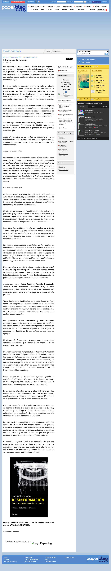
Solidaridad (91, 10)
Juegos (48, 51)
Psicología (62, 167)
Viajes (72, 10)
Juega (87, 114)
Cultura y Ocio (34, 6)
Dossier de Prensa (50, 557)
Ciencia (64, 10)
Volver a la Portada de (19, 541)
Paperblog (14, 8)
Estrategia (104, 106)
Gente (104, 6)
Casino (93, 106)
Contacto (6, 559)
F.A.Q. (47, 559)
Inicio (6, 1)
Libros (58, 6)
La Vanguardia (63, 149)
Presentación (28, 557)
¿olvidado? (104, 1)
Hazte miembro (98, 99)
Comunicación (67, 6)
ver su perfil (65, 86)
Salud (57, 10)
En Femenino (34, 10)
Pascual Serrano (63, 154)
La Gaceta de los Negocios (66, 141)
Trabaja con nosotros (10, 561)
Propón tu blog (85, 62)
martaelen (99, 75)
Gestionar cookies (50, 561)
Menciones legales (30, 561)
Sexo (42, 10)
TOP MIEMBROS (97, 71)
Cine (43, 6)
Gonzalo (8, 62)
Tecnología (79, 6)
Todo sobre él (84, 99)
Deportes (88, 6)
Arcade (82, 106)
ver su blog (66, 89)
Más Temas (101, 10)
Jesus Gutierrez (100, 90)
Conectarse (96, 1)
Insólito (97, 6)
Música (50, 6)
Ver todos (64, 128)
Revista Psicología (12, 51)
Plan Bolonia (62, 145)
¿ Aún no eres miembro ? (88, 59)
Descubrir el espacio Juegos (89, 138)
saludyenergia (100, 80)
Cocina (50, 10)
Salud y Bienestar (63, 170)
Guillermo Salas (100, 85)
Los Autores (57, 51)
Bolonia (61, 137)
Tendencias (81, 10)
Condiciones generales (31, 559)
